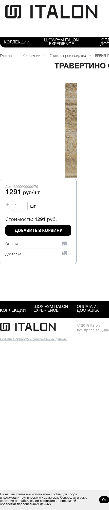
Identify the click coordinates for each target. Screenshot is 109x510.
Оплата (11, 243)
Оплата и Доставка (88, 308)
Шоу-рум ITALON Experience (61, 42)
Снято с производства (67, 55)
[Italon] (51, 17)
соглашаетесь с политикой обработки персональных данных (38, 503)
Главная (6, 55)
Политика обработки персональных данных (33, 339)
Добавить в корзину (38, 230)
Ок (104, 500)
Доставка (13, 254)
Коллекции (17, 42)
